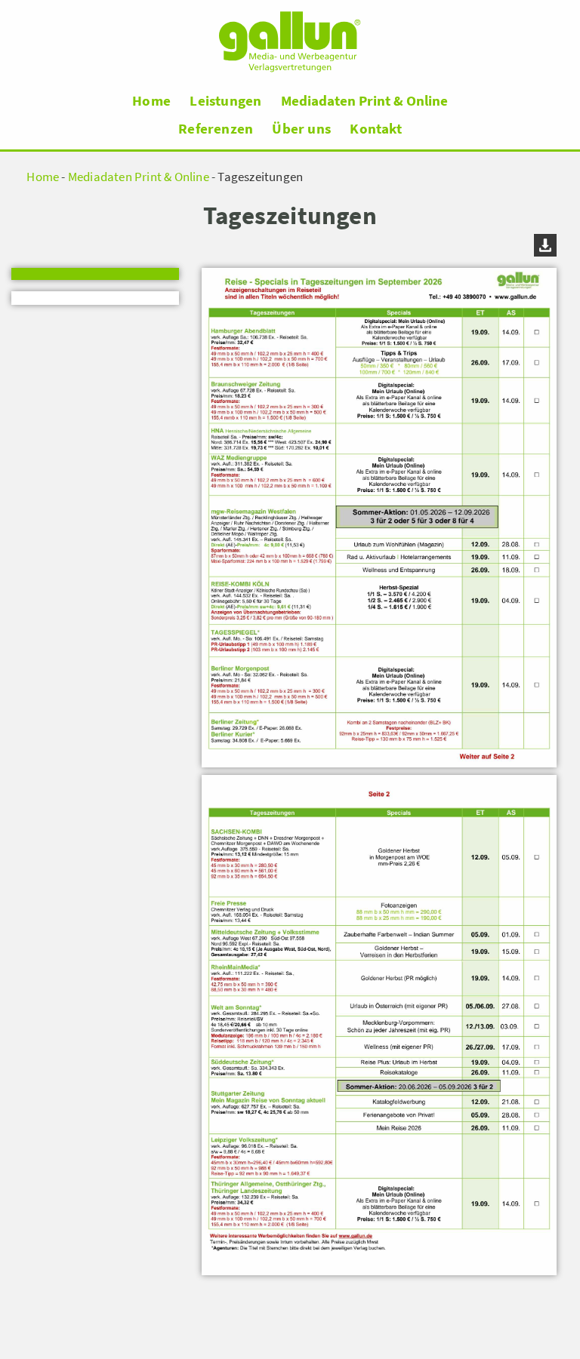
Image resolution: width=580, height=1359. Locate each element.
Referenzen (215, 128)
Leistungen (225, 100)
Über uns (301, 128)
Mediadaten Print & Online (364, 101)
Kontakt (375, 128)
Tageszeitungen (260, 177)
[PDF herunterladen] (379, 771)
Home (151, 100)
